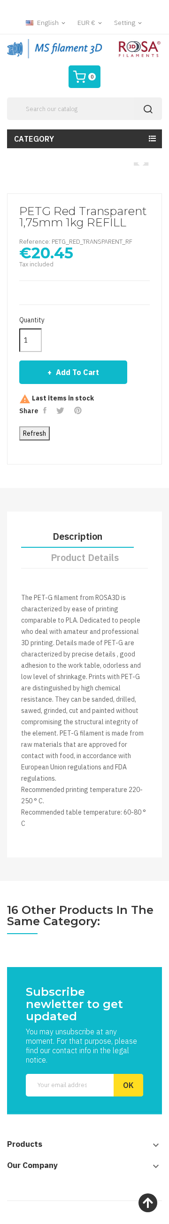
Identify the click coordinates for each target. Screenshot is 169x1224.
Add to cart (77, 372)
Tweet (61, 410)
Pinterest (79, 410)
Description (77, 536)
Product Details (85, 557)
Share (46, 410)
